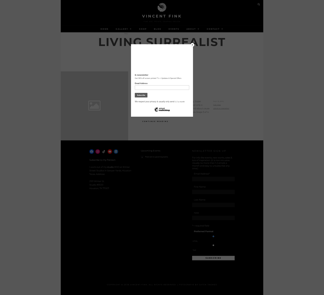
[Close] (192, 45)
